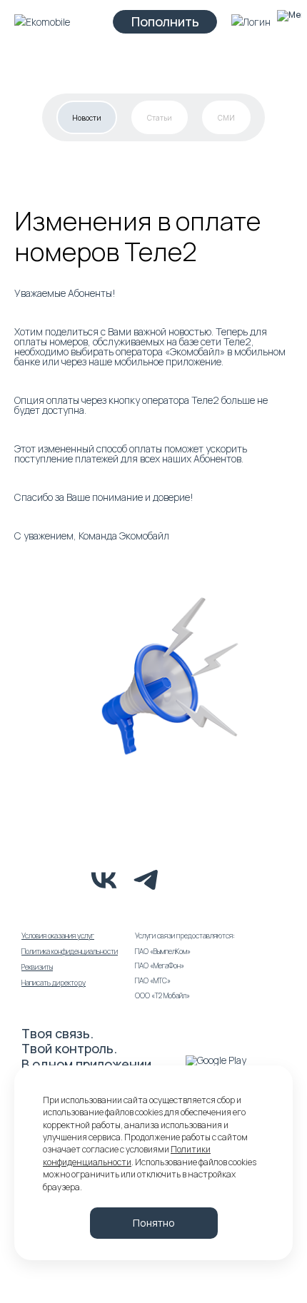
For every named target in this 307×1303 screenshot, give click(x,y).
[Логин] (251, 21)
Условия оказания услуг (57, 936)
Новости (86, 118)
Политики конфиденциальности (127, 1155)
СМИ (226, 118)
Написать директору (53, 983)
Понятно (154, 1223)
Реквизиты (37, 967)
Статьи (159, 118)
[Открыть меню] (288, 21)
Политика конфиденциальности (69, 951)
